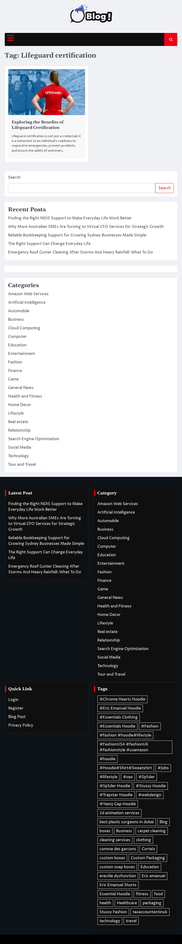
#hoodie (107, 759)
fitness (142, 894)
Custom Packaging (148, 858)
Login (13, 699)
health (105, 903)
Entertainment (21, 353)
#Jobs (163, 768)
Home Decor (19, 404)
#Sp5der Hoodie (115, 786)
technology (110, 921)
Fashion (15, 362)
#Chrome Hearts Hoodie (122, 699)
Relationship (19, 430)
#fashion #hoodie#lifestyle (125, 735)
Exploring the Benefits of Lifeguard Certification (38, 125)
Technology (18, 456)
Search (14, 177)
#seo (128, 777)
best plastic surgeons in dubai (127, 822)
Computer (17, 336)
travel (131, 921)
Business (16, 319)
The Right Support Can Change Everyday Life (49, 243)
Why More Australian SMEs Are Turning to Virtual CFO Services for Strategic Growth (86, 226)
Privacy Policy (20, 725)
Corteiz (148, 849)
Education (17, 345)
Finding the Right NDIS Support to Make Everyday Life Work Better (70, 218)
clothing (143, 840)
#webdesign (149, 795)
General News (21, 387)
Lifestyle (16, 413)
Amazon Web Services (28, 294)
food (158, 894)
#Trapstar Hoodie (116, 795)
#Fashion (150, 726)
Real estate (18, 422)
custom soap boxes (117, 867)
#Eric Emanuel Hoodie (120, 708)
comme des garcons (118, 849)
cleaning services (115, 840)
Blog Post (17, 716)
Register (15, 708)
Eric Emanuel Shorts (118, 885)
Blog (163, 822)
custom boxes (112, 858)
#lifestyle (108, 777)
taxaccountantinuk (150, 912)
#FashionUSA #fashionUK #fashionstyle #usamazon (124, 747)
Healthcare (127, 903)
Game (13, 379)
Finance (15, 370)
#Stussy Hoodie (151, 786)
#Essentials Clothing (119, 717)
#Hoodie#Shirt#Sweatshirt (126, 768)
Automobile (18, 311)
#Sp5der (146, 777)
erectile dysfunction (118, 876)
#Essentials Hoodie (117, 726)
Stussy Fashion (113, 912)
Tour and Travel (22, 464)
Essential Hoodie (115, 894)
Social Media (19, 447)
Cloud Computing (24, 328)
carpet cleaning (152, 831)
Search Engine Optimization (33, 439)
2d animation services (119, 813)
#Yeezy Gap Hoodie (118, 804)
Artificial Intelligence (27, 302)
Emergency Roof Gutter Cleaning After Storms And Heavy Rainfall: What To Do (80, 252)
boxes (105, 831)
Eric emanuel (153, 876)
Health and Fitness (25, 396)
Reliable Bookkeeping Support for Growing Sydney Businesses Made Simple (77, 235)
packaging (152, 903)
